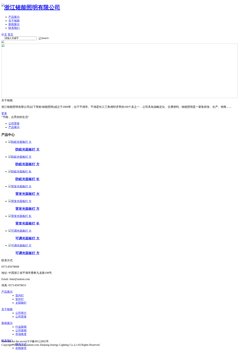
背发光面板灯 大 (27, 194)
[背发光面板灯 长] (19, 216)
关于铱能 (14, 20)
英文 (10, 34)
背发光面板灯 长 (27, 223)
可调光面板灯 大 (27, 238)
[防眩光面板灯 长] (19, 171)
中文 (4, 34)
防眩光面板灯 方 (27, 164)
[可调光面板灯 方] (19, 245)
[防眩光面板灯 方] (19, 156)
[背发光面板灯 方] (19, 201)
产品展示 (14, 16)
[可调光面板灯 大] (19, 230)
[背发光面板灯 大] (19, 186)
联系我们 (14, 27)
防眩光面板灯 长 (27, 179)
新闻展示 (14, 24)
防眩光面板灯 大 (27, 149)
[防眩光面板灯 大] (19, 141)
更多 (4, 113)
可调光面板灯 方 (27, 253)
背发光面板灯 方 (27, 208)
